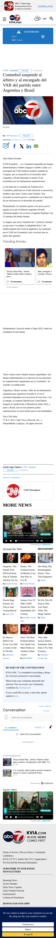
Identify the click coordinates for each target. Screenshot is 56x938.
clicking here (25, 687)
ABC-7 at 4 (16, 40)
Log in (41, 706)
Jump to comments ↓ (12, 477)
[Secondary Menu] (6, 18)
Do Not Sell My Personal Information (20, 862)
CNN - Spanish (29, 467)
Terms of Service (10, 852)
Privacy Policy (26, 852)
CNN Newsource (12, 136)
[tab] (11, 727)
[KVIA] (18, 18)
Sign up (48, 706)
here (16, 696)
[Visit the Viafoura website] (47, 783)
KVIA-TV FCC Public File (15, 859)
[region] (28, 745)
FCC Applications (38, 859)
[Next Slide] (51, 265)
